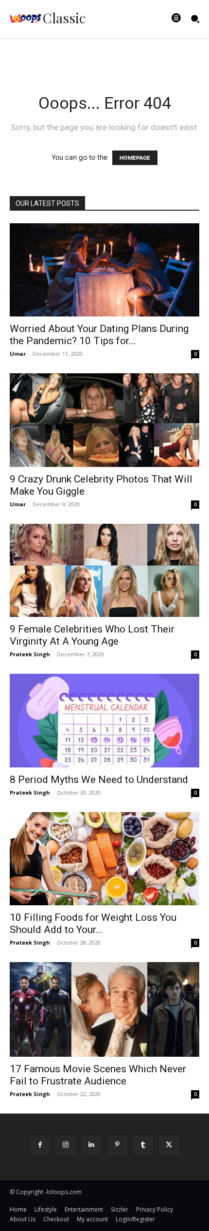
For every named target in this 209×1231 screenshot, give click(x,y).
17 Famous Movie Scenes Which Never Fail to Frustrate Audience (98, 1075)
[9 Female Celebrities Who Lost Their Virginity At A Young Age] (104, 570)
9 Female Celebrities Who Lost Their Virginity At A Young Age (92, 635)
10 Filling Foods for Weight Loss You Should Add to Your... (93, 923)
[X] (168, 1144)
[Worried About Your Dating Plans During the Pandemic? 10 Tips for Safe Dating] (104, 270)
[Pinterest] (117, 1144)
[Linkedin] (91, 1144)
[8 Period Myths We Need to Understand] (104, 720)
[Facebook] (39, 1144)
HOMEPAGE (135, 157)
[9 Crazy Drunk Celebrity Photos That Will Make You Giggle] (104, 420)
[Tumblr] (143, 1144)
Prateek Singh (30, 654)
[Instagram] (65, 1144)
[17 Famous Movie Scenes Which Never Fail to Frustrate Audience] (104, 1009)
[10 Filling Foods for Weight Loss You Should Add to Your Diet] (104, 859)
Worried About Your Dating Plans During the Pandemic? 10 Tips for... (99, 335)
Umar (18, 353)
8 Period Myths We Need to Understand (99, 779)
